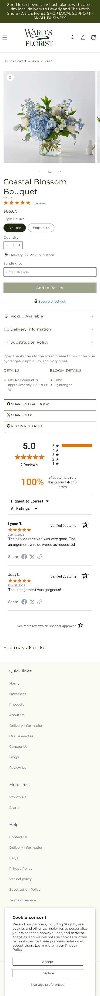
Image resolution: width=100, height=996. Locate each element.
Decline (48, 973)
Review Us (17, 767)
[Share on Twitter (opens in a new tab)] (32, 557)
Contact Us (18, 746)
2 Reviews (40, 203)
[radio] (72, 445)
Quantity (10, 237)
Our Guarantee (21, 736)
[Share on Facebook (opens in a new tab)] (24, 557)
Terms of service (22, 900)
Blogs (14, 757)
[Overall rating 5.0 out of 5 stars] (16, 204)
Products (16, 704)
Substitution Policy (24, 889)
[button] (73, 37)
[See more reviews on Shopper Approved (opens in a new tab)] (39, 557)
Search (14, 808)
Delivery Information (26, 726)
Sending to (19, 263)
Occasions (17, 694)
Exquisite (41, 228)
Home (7, 61)
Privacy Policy (20, 868)
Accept (47, 962)
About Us (16, 715)
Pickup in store (42, 255)
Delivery (16, 255)
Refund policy (20, 879)
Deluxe (14, 228)
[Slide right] (60, 172)
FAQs (13, 858)
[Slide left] (40, 172)
